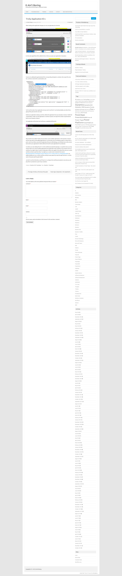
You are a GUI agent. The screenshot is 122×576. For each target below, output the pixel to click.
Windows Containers (79, 298)
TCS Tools (91, 126)
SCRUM (76, 270)
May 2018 (77, 493)
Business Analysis (78, 202)
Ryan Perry (77, 58)
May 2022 (77, 385)
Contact (58, 11)
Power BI (89, 117)
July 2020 (77, 433)
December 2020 (78, 422)
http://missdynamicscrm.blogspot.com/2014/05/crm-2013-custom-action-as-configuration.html (47, 153)
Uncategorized (78, 293)
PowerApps (38, 165)
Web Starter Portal (67, 11)
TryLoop (77, 291)
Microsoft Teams (78, 243)
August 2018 (77, 486)
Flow (91, 109)
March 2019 (77, 470)
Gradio (76, 236)
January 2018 (77, 502)
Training (76, 288)
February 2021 (78, 417)
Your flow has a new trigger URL (81, 181)
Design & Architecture (80, 102)
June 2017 (77, 518)
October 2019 (78, 454)
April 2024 (77, 346)
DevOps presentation (79, 40)
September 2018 (78, 483)
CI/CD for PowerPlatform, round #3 (82, 29)
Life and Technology (79, 238)
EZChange (82, 109)
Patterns (79, 112)
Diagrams (90, 102)
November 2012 (78, 545)
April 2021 (77, 412)
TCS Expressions (84, 126)
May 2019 (77, 465)
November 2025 (78, 316)
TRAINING (44, 11)
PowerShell (77, 124)
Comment (28, 183)
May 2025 (77, 323)
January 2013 (77, 543)
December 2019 (78, 449)
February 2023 (78, 374)
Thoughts (77, 127)
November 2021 (78, 396)
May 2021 (77, 410)
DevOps (86, 102)
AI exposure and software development (83, 144)
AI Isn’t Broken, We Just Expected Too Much (84, 183)
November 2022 (78, 378)
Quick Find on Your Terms (80, 88)
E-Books (51, 11)
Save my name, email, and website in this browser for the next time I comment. (43, 219)
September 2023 (78, 360)
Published (77, 268)
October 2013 (78, 536)
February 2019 (78, 472)
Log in (76, 555)
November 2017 (78, 506)
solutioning (77, 126)
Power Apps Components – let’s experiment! (61, 171)
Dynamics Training (79, 67)
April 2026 (77, 314)
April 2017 (77, 522)
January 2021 (77, 419)
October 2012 (78, 547)
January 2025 (77, 330)
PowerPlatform (88, 123)
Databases (77, 218)
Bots (76, 199)
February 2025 (78, 328)
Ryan (76, 55)
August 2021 (77, 403)
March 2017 (77, 525)
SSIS (80, 126)
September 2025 (78, 319)
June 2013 (77, 538)
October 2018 (78, 481)
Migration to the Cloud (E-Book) (81, 72)
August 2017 (77, 513)
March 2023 (77, 371)
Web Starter (77, 295)
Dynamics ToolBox (79, 231)
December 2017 (78, 504)
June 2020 (77, 435)
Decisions (77, 224)
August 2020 (77, 431)
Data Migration (78, 215)
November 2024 (78, 335)
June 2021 (77, 408)
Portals (85, 112)
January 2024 (77, 351)
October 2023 (78, 358)
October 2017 (78, 509)
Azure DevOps (78, 195)
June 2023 (77, 367)
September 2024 (78, 337)
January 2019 (77, 474)
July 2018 (77, 488)
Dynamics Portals (89, 107)
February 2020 (78, 445)
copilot (76, 101)
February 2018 (78, 499)
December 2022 (78, 376)
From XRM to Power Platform (81, 31)
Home (27, 11)
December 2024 (78, 332)
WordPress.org (78, 562)
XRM (90, 127)
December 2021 (78, 394)
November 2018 (78, 479)
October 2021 (78, 399)
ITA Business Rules (35, 11)
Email (27, 205)
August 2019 (77, 458)
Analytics (78, 99)
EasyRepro (77, 109)
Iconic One (82, 573)
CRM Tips (77, 213)
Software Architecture (79, 275)
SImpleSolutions (92, 124)
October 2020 (78, 426)
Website (28, 211)
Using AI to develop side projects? (82, 146)
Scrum (87, 124)
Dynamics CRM (79, 107)
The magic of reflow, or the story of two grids (37, 171)
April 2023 (77, 369)
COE (76, 206)
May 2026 (77, 312)
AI (75, 99)
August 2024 (77, 339)
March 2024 (77, 348)
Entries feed (77, 557)
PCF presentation (78, 37)
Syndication (77, 282)
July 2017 (77, 515)
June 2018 (77, 490)
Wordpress (95, 573)
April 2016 (77, 534)
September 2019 (78, 456)
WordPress (77, 300)
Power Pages (79, 120)
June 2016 (77, 529)
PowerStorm (83, 124)
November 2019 (78, 451)
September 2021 (78, 401)
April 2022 (77, 387)
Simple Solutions (78, 273)
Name (27, 199)
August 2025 (77, 321)
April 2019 (77, 467)
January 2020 (77, 447)
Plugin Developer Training (80, 69)
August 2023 (77, 362)
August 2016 (77, 527)
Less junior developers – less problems (83, 142)
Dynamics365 (88, 105)
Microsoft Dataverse (89, 110)
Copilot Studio (81, 101)
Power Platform (78, 259)
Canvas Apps (92, 99)
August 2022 (77, 380)
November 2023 (78, 355)
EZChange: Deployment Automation (82, 83)
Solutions (77, 279)
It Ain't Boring (33, 5)
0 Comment (70, 22)
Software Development (80, 277)
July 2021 (77, 406)
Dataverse (91, 101)
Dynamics (46, 165)
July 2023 (77, 364)
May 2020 (77, 438)
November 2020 (78, 424)
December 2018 (78, 477)
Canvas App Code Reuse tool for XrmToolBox (84, 79)
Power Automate (78, 252)
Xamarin (77, 302)
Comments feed (78, 559)
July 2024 (77, 342)
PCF (82, 112)
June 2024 (77, 344)
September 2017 (78, 511)
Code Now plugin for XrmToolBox (82, 86)
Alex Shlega (29, 22)
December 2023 (78, 353)
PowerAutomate (81, 117)
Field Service (87, 109)
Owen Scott (77, 51)
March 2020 (77, 442)
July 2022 (77, 383)
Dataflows (86, 101)
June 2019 (77, 463)
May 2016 (77, 531)
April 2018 (77, 495)
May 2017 (77, 520)
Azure (82, 99)
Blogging (77, 197)
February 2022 (78, 390)
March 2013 (77, 541)
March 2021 (77, 415)
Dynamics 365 (33, 165)
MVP (76, 112)
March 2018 (77, 497)
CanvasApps (86, 99)
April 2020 (77, 440)
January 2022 (77, 392)
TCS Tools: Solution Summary (81, 81)
